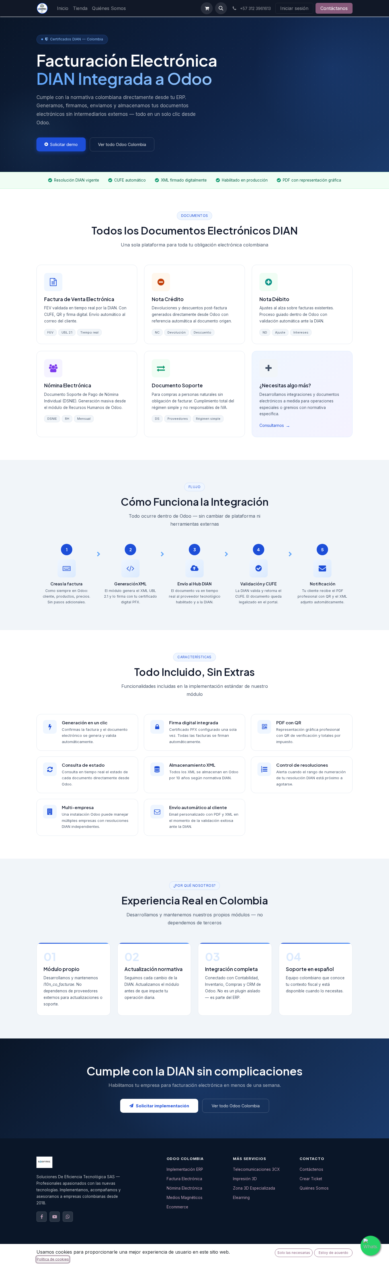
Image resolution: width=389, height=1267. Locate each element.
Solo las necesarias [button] (293, 1252)
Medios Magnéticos (184, 1197)
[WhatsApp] (68, 1217)
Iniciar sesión (294, 8)
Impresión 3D (245, 1178)
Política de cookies (53, 1259)
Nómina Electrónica (184, 1188)
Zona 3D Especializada (254, 1188)
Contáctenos (311, 1169)
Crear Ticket (311, 1178)
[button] (221, 8)
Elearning (241, 1197)
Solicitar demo (64, 144)
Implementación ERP (185, 1169)
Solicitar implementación (162, 1105)
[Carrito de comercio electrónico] (207, 8)
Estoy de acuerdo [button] (333, 1252)
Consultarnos (274, 425)
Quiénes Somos (314, 1188)
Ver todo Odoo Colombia (122, 144)
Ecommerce (177, 1207)
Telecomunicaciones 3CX (256, 1169)
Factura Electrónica (184, 1178)
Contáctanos (334, 8)
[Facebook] (41, 1217)
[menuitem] (63, 8)
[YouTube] (55, 1217)
